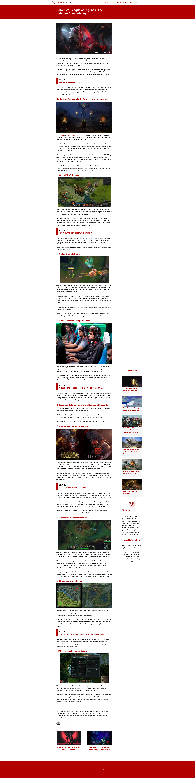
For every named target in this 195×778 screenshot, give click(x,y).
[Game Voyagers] (65, 2)
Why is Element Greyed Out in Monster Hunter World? (131, 452)
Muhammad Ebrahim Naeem (68, 722)
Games (58, 726)
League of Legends (72, 135)
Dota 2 (62, 135)
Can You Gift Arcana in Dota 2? (71, 82)
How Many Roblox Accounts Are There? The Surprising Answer (131, 430)
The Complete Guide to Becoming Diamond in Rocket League (82, 388)
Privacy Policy (97, 771)
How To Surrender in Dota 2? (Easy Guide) (75, 233)
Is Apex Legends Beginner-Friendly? (73, 488)
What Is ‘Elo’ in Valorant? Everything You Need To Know (81, 634)
